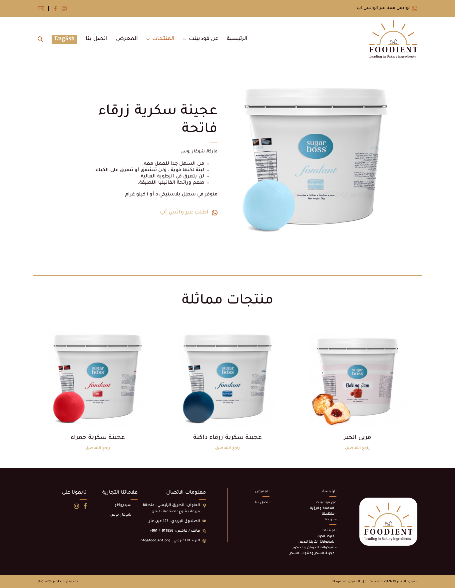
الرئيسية (237, 39)
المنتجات (163, 39)
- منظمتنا (329, 514)
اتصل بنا (97, 39)
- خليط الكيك (326, 536)
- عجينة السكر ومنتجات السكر (313, 553)
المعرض (127, 39)
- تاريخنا (330, 520)
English (64, 39)
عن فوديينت (204, 39)
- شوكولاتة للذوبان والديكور (314, 548)
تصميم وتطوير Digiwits (58, 582)
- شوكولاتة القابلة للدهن (317, 542)
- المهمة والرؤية (323, 508)
